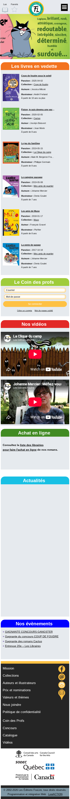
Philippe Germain (42, 162)
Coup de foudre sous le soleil (36, 75)
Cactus (37, 118)
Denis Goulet (40, 196)
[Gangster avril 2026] (35, 36)
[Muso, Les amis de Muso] (11, 234)
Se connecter (35, 304)
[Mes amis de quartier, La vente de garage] (11, 264)
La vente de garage (31, 245)
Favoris (14, 4)
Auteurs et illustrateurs (19, 683)
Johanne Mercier (39, 191)
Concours (10, 728)
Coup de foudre (41, 84)
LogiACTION (55, 794)
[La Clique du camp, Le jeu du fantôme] (11, 162)
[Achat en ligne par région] (61, 694)
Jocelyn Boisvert (38, 123)
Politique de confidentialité (22, 712)
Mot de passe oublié (44, 310)
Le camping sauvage (31, 177)
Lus (5, 4)
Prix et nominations (17, 690)
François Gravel (38, 224)
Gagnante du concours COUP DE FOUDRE (32, 636)
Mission (8, 668)
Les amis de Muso (30, 211)
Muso (36, 220)
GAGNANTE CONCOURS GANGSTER (29, 631)
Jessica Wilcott (38, 89)
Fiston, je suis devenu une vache (38, 109)
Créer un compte (24, 310)
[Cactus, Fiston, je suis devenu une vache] (11, 128)
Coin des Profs (13, 721)
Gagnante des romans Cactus (23, 641)
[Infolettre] (61, 685)
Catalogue (10, 735)
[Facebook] (61, 670)
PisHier (37, 230)
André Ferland (40, 94)
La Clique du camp (42, 152)
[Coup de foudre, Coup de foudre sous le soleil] (11, 100)
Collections (11, 675)
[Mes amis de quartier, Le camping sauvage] (11, 196)
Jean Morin (39, 128)
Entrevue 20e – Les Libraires (23, 645)
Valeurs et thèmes (16, 697)
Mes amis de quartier (43, 186)
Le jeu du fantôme (30, 143)
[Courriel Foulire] (61, 678)
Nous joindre (12, 705)
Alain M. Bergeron (39, 157)
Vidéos (8, 742)
